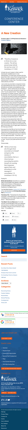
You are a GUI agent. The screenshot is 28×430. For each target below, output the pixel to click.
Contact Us (5, 373)
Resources (4, 428)
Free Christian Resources (9, 361)
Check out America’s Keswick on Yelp (10, 396)
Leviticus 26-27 (16, 189)
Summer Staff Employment (9, 356)
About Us (3, 426)
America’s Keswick (9, 409)
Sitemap (3, 412)
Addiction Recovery (22, 2)
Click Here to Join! (6, 338)
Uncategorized (4, 300)
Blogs (4, 358)
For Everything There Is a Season (9, 275)
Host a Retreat (5, 421)
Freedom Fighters (5, 40)
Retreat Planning (5, 298)
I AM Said (3, 277)
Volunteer (5, 348)
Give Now (12, 2)
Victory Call (4, 302)
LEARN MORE (14, 250)
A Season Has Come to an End (8, 272)
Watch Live (3, 2)
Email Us (4, 392)
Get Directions (11, 392)
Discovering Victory (5, 290)
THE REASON (4, 270)
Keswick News (4, 295)
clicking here (8, 192)
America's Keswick (5, 403)
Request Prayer (6, 350)
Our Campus (4, 423)
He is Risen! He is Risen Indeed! (8, 268)
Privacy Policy (4, 414)
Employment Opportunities (9, 353)
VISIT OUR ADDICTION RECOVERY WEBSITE (11, 368)
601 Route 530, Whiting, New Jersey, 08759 (12, 383)
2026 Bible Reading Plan (9, 364)
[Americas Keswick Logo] (14, 8)
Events (3, 419)
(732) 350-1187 (9, 384)
